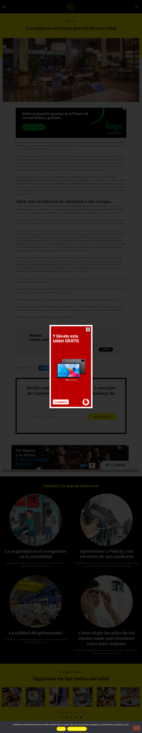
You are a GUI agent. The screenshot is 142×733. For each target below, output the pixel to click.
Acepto (61, 729)
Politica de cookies (77, 729)
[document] (71, 366)
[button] (88, 329)
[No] (136, 728)
